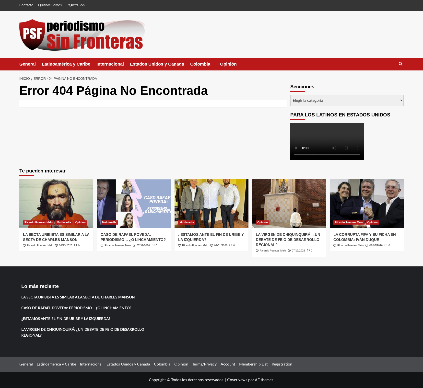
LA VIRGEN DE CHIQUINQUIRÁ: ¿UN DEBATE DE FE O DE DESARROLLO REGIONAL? (288, 239)
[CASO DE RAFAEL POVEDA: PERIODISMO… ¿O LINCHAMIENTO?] (134, 203)
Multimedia (64, 222)
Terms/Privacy (204, 364)
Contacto (26, 5)
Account (228, 364)
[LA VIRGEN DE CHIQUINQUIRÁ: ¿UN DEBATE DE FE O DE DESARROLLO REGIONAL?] (289, 203)
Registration (76, 5)
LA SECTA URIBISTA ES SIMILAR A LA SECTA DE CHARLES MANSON (78, 297)
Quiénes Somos (50, 5)
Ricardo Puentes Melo (38, 222)
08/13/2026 (65, 245)
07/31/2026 (143, 245)
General (27, 64)
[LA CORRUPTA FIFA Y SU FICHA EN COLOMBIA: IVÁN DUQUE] (367, 203)
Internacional (110, 64)
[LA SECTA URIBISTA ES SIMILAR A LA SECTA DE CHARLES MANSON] (56, 203)
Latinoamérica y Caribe (66, 64)
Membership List (253, 364)
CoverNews (237, 380)
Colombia (205, 66)
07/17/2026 (298, 250)
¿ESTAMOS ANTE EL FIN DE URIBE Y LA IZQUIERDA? (65, 319)
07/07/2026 (376, 245)
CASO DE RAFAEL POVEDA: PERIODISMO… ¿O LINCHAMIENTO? (76, 308)
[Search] (401, 64)
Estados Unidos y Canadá (157, 64)
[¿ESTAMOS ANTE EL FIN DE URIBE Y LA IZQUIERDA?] (211, 203)
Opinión (233, 66)
